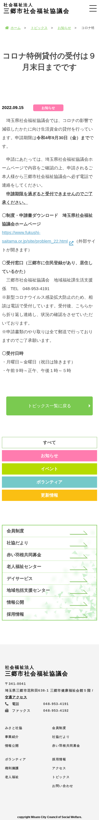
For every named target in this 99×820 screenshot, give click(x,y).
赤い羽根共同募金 (24, 554)
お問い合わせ (62, 786)
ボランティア (49, 482)
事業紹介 (12, 737)
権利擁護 (12, 768)
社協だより (17, 542)
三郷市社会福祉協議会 (37, 8)
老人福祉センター (24, 566)
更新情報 (49, 495)
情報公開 (15, 602)
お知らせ (64, 28)
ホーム (16, 28)
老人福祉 (12, 777)
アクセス (59, 768)
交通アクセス (16, 697)
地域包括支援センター (28, 590)
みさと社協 (14, 728)
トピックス (39, 28)
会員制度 (15, 530)
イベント (49, 468)
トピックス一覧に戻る (49, 405)
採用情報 (15, 614)
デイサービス (20, 578)
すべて (49, 442)
